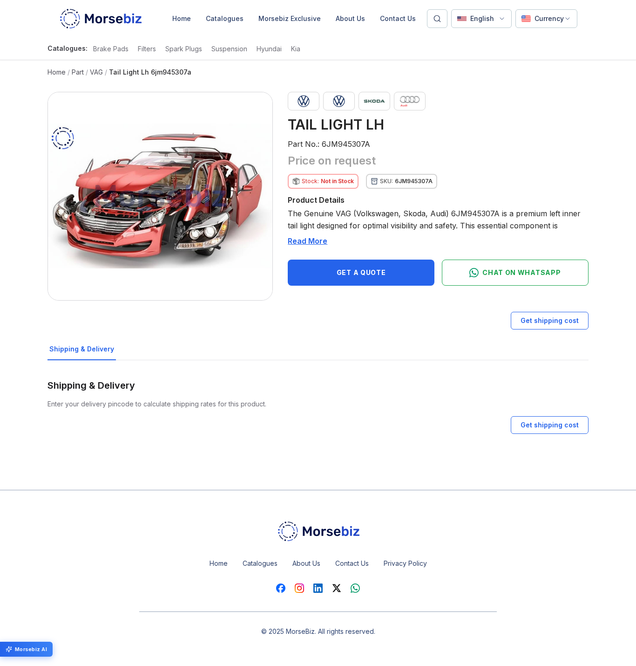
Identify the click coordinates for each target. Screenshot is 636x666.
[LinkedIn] (318, 588)
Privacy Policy (405, 563)
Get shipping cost (550, 320)
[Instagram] (299, 588)
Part (78, 72)
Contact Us (398, 18)
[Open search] (437, 18)
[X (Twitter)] (336, 588)
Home (181, 18)
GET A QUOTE (361, 272)
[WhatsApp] (355, 588)
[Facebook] (280, 588)
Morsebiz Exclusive (289, 18)
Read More (307, 241)
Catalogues (225, 18)
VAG (96, 72)
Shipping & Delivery (81, 349)
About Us (350, 18)
